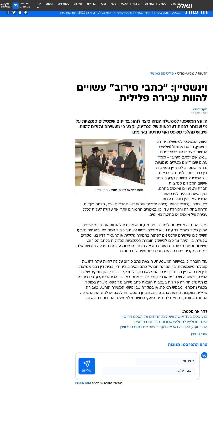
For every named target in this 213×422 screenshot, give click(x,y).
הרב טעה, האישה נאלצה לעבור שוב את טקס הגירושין (163, 327)
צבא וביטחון (161, 12)
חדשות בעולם (106, 12)
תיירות (78, 3)
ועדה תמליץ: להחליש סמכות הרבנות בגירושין (170, 322)
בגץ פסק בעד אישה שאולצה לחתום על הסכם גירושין (164, 317)
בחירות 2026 (86, 12)
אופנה (49, 3)
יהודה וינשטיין (199, 334)
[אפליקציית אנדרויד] (25, 12)
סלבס (124, 3)
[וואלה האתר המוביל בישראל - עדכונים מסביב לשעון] (184, 6)
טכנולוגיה (63, 3)
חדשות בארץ (143, 12)
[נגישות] (5, 5)
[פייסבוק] (8, 12)
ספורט (162, 3)
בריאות (91, 3)
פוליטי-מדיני (124, 12)
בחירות (149, 3)
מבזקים (176, 12)
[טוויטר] (14, 12)
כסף (113, 3)
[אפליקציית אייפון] (19, 12)
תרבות (136, 3)
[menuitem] (160, 5)
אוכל (103, 3)
